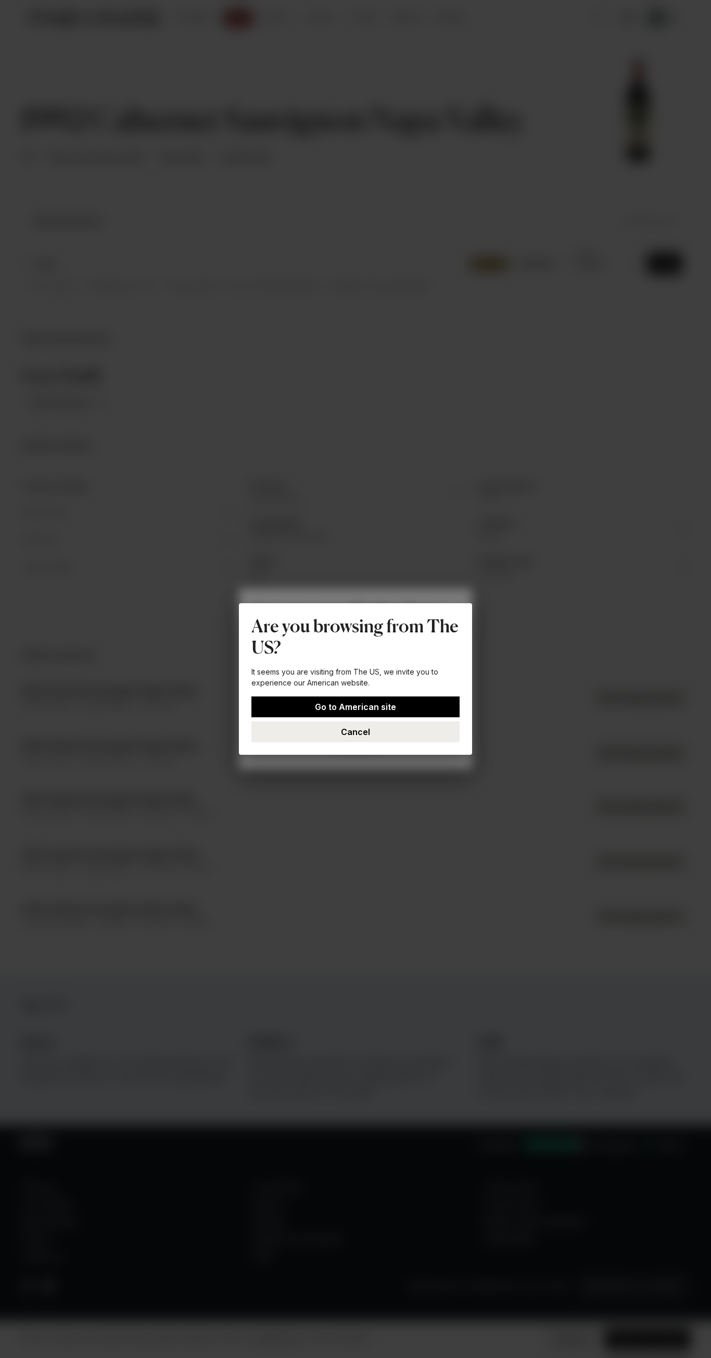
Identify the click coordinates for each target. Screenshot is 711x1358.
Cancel (355, 732)
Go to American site (355, 707)
